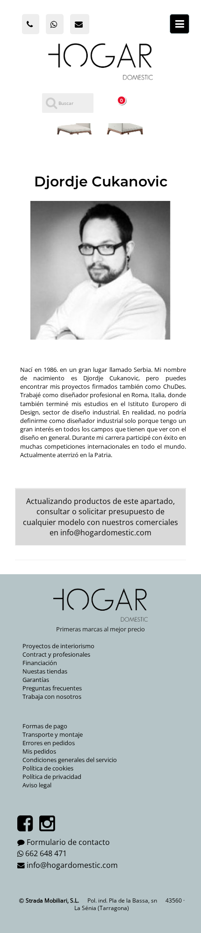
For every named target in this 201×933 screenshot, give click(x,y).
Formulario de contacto (68, 842)
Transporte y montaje (52, 734)
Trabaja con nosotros (51, 696)
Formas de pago (44, 726)
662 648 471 (46, 853)
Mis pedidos (39, 751)
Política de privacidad (51, 776)
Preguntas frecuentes (52, 688)
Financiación (39, 663)
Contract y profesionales (56, 654)
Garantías (35, 679)
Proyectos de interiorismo (58, 646)
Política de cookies (47, 768)
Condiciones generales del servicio (69, 759)
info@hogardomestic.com (105, 532)
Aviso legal (36, 785)
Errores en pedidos (48, 743)
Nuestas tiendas (44, 671)
